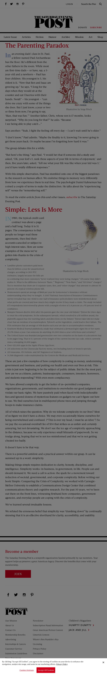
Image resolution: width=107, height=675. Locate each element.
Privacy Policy (62, 664)
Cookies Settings (27, 670)
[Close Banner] (103, 662)
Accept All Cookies (46, 670)
